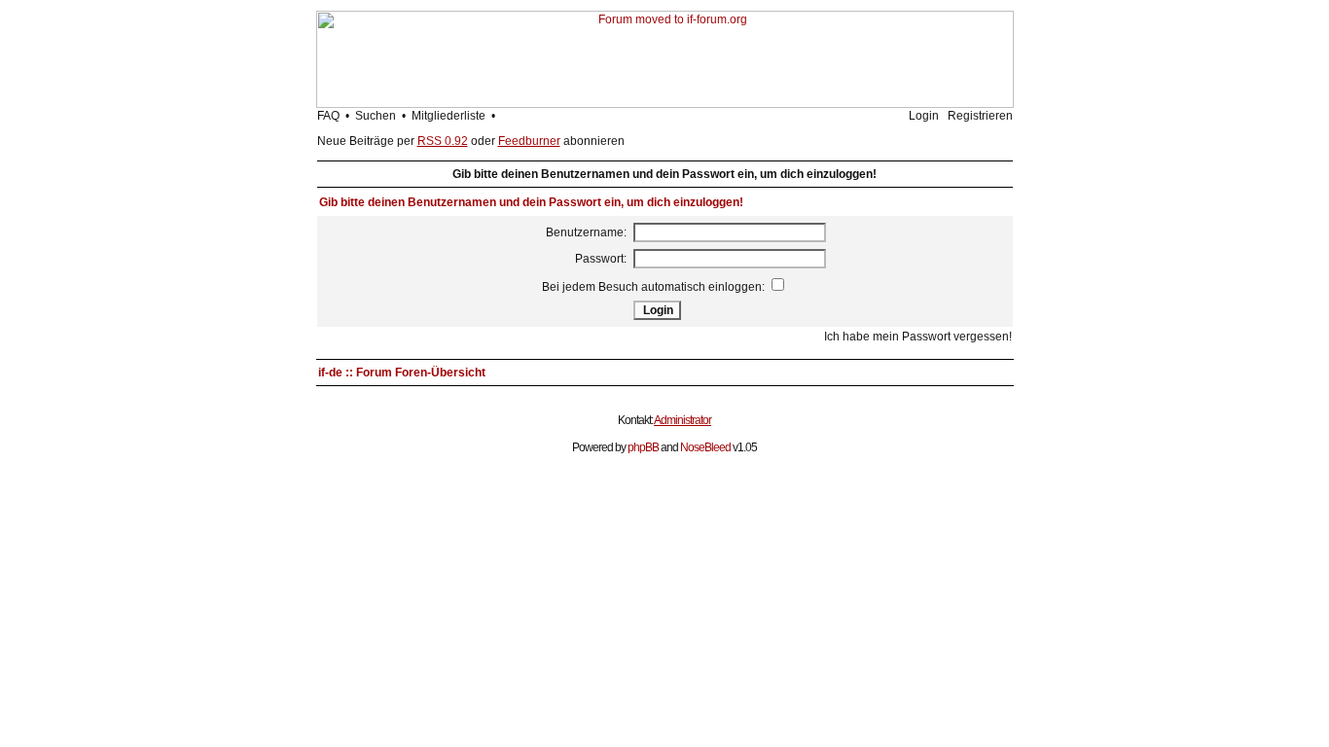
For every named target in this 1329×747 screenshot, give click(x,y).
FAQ (328, 116)
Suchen (375, 116)
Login (924, 116)
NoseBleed (705, 447)
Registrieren (980, 116)
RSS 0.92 (442, 141)
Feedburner (529, 141)
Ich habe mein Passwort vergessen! (918, 336)
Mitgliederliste (448, 116)
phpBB (643, 447)
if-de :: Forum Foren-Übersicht (401, 372)
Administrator (682, 420)
